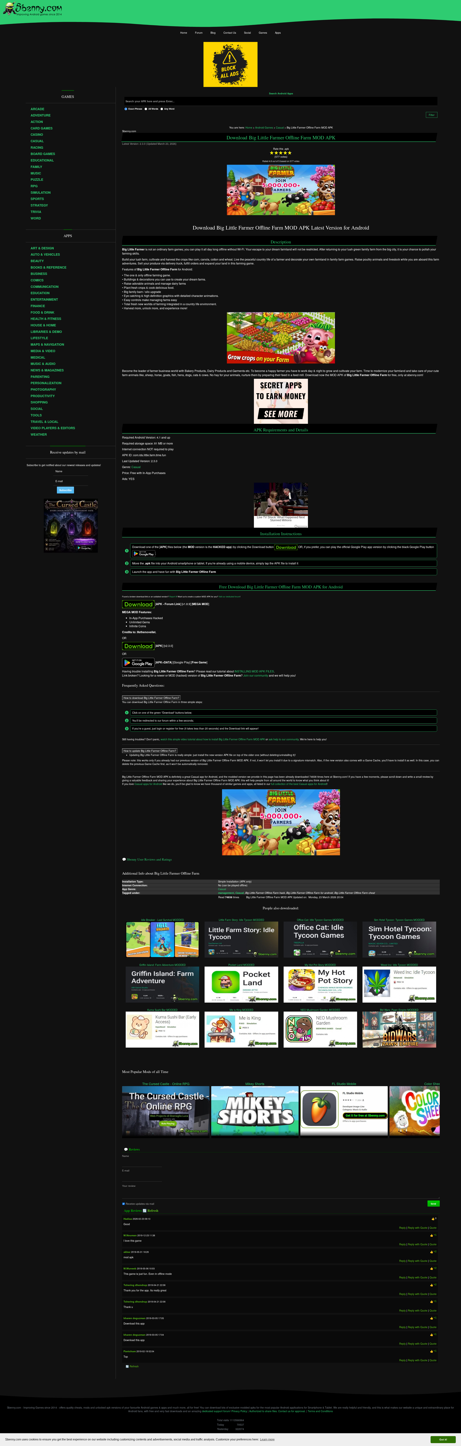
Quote (433, 1227)
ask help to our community (284, 739)
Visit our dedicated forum (229, 596)
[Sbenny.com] (32, 8)
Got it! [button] (443, 1439)
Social (247, 32)
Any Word (169, 109)
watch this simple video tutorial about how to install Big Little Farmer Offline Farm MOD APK (213, 739)
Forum (199, 32)
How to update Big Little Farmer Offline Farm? (150, 751)
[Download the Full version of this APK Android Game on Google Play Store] (138, 662)
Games (263, 32)
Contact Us (229, 32)
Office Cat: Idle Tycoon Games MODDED (320, 920)
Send (434, 1203)
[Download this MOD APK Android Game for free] (138, 604)
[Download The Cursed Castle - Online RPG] (165, 1110)
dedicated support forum (216, 1411)
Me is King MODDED (241, 1010)
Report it (173, 596)
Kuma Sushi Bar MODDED (162, 1010)
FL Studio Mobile (344, 1083)
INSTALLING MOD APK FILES (254, 671)
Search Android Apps (281, 93)
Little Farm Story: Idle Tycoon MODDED (241, 920)
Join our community (255, 675)
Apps (278, 32)
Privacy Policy (239, 1411)
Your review (128, 1185)
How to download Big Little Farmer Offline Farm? (151, 698)
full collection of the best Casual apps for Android (299, 784)
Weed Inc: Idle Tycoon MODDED (399, 965)
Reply (402, 1227)
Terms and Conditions (320, 1411)
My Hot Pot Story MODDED (320, 965)
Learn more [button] (267, 1439)
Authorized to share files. (263, 1411)
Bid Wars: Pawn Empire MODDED (399, 1010)
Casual (136, 467)
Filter (432, 115)
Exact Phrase (135, 109)
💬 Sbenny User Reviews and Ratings (147, 859)
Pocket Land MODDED (242, 965)
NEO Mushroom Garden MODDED (320, 1010)
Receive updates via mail (140, 1203)
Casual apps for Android (148, 784)
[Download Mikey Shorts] (255, 1110)
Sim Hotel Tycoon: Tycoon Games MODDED (399, 920)
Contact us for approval (291, 1411)
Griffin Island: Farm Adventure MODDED (162, 965)
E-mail (125, 1170)
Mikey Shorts (254, 1083)
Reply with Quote (417, 1227)
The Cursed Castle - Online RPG (165, 1083)
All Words (153, 109)
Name (125, 1156)
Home (183, 32)
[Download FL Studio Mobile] (344, 1110)
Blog (213, 32)
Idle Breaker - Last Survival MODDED (162, 920)
